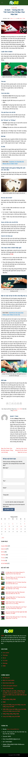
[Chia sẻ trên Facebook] (10, 403)
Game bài (3, 549)
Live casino (6, 652)
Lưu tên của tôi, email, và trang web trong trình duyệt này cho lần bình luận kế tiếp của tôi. (14, 504)
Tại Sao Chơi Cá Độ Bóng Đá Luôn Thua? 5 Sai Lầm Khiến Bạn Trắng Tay (16, 607)
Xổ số (4, 658)
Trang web (6, 494)
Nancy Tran (22, 18)
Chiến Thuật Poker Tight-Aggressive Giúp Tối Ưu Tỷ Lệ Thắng (15, 602)
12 (9, 526)
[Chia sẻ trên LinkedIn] (20, 403)
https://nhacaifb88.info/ (13, 729)
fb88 (4, 691)
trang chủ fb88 (12, 693)
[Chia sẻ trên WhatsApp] (7, 403)
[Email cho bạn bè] (15, 403)
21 (17, 529)
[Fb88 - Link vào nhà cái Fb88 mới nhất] (14, 2)
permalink (15, 410)
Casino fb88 (14, 7)
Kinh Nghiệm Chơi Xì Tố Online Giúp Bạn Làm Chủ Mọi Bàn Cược (16, 583)
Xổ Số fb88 (4, 563)
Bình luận (6, 468)
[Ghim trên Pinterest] (18, 403)
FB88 (2, 635)
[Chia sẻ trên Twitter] (12, 403)
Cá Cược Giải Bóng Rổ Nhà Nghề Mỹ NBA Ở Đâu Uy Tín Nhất (16, 612)
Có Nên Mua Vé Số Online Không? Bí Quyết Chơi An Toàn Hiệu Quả (15, 573)
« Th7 (2, 537)
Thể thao (3, 554)
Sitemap (5, 663)
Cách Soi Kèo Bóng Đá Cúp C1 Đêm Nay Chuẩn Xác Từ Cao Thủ (16, 617)
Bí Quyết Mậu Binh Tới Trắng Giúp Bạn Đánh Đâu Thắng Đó (15, 597)
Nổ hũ (2, 552)
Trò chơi (3, 560)
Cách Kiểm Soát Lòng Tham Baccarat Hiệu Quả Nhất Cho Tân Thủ (15, 592)
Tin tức (3, 557)
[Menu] (2, 2)
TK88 (2, 669)
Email (5, 487)
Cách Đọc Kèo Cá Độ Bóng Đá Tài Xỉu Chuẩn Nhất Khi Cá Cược (21, 450)
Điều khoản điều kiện (8, 683)
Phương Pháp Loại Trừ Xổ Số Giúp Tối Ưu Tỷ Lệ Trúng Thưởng (15, 578)
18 (5, 529)
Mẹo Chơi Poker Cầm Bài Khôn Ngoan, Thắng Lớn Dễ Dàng (7, 450)
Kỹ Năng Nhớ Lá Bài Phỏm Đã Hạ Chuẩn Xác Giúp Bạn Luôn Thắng (16, 587)
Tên (4, 481)
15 (21, 526)
